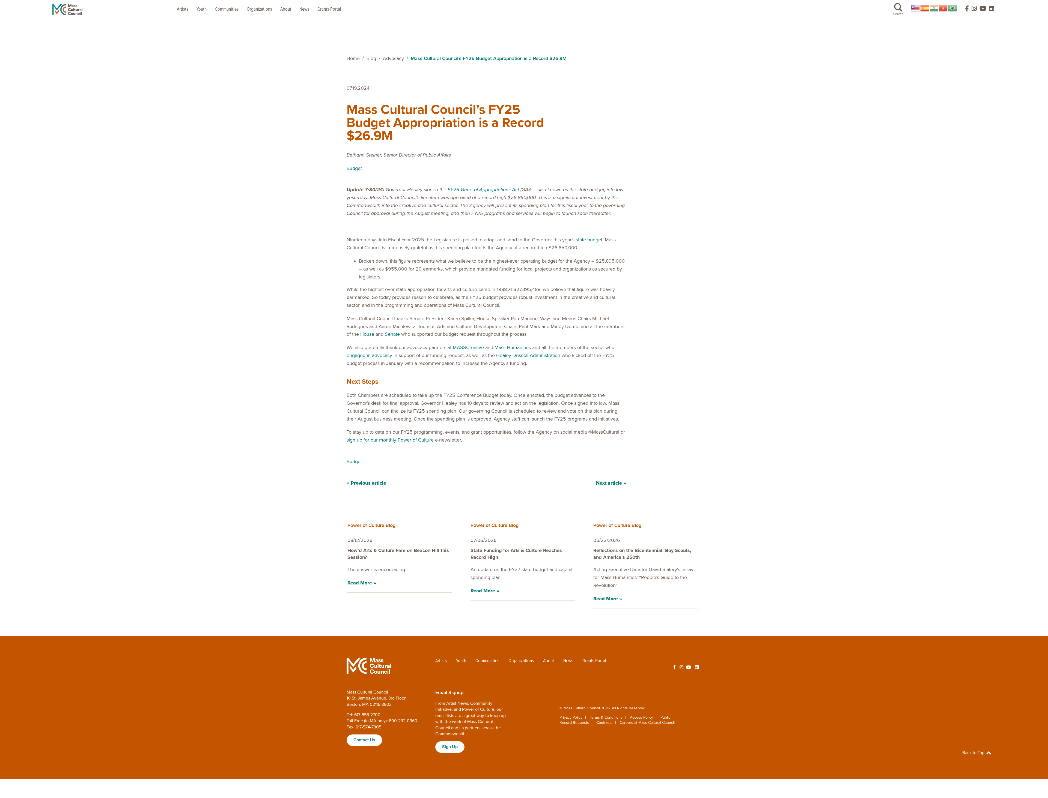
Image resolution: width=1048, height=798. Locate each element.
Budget (354, 168)
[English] (915, 8)
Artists (182, 9)
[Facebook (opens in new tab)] (964, 9)
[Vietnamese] (943, 8)
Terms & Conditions (606, 717)
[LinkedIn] (991, 9)
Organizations (259, 9)
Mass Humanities (513, 347)
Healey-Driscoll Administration (528, 355)
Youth (201, 9)
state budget (589, 240)
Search (898, 14)
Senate (392, 334)
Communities (227, 9)
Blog (371, 58)
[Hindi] (934, 8)
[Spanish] (925, 8)
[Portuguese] (952, 8)
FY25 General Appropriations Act (483, 190)
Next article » (611, 483)
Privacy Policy (570, 717)
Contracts (604, 722)
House (367, 334)
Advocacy (393, 58)
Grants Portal (329, 9)
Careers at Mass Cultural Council (647, 722)
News (304, 9)
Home (353, 58)
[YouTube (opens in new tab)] (982, 9)
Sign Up (450, 746)
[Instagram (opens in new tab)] (974, 9)
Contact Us (364, 740)
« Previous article (366, 483)
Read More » (361, 583)
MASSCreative (468, 347)
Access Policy (641, 717)
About (285, 9)
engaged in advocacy (369, 355)
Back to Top (974, 752)
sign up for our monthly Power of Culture (390, 440)
